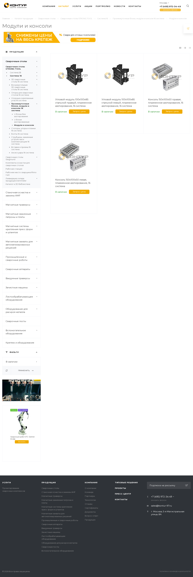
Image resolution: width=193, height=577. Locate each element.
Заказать (21, 442)
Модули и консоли (24, 125)
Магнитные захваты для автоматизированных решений (19, 244)
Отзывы (88, 504)
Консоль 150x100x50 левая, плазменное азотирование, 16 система (72, 183)
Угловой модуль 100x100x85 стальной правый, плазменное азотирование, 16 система (73, 102)
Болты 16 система (19, 134)
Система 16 (16, 76)
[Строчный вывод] (185, 48)
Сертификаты (91, 508)
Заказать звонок (170, 10)
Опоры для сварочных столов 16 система (22, 94)
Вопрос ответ (91, 516)
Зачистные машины (17, 287)
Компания (91, 482)
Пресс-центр (123, 494)
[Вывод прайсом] (190, 48)
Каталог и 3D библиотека (18, 184)
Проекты (120, 488)
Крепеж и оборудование (20, 342)
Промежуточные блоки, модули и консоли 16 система (20, 107)
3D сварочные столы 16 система (19, 80)
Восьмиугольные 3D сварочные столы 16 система (19, 87)
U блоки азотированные (21, 120)
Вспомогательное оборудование (16, 332)
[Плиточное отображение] (180, 48)
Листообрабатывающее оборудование (19, 298)
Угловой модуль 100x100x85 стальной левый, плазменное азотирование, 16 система (119, 102)
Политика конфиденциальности (175, 571)
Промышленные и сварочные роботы (16, 258)
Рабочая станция (14, 169)
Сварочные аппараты (18, 269)
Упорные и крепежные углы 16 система (22, 99)
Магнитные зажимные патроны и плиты (18, 215)
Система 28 (15, 72)
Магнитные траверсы (18, 204)
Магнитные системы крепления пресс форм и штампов (19, 229)
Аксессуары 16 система (22, 152)
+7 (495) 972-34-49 (170, 6)
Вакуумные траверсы (18, 278)
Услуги (6, 482)
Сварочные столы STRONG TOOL (15, 67)
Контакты (121, 499)
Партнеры (90, 496)
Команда (89, 492)
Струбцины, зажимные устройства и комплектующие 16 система (22, 140)
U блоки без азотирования (21, 115)
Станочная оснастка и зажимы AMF (18, 194)
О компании (90, 488)
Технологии (90, 500)
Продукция (49, 482)
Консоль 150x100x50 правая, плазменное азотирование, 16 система (165, 102)
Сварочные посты (16, 321)
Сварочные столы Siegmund (14, 158)
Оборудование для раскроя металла (17, 310)
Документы (90, 512)
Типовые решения (126, 482)
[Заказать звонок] (188, 28)
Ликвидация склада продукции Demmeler (16, 179)
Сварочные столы (16, 61)
